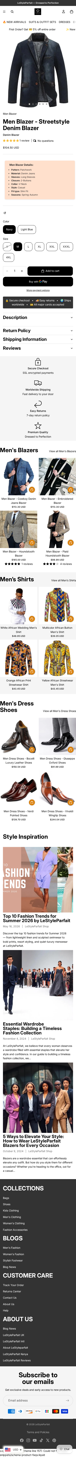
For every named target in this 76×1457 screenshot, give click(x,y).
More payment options (38, 290)
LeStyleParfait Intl (13, 1341)
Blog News (9, 1266)
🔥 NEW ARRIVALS (14, 21)
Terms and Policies (38, 1432)
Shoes (6, 1204)
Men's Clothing (12, 1217)
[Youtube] (34, 1440)
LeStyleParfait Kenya (15, 1354)
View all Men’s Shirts (63, 580)
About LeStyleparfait (15, 1347)
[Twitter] (48, 1440)
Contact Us (9, 1297)
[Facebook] (22, 1440)
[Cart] (72, 12)
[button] (11, 140)
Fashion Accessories (15, 1229)
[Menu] (4, 11)
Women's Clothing (14, 1223)
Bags (6, 1197)
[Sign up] (67, 1400)
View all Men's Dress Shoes (59, 710)
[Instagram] (28, 1440)
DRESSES (64, 21)
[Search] (12, 12)
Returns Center (12, 1291)
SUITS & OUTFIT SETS (42, 21)
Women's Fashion (13, 1254)
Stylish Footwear (13, 1260)
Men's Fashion (11, 1247)
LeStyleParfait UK (13, 1334)
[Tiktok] (41, 1440)
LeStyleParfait (42, 1424)
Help (5, 1310)
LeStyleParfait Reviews (17, 1360)
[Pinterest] (54, 1440)
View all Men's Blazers (62, 451)
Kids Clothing (11, 1210)
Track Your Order (13, 1285)
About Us (8, 1304)
